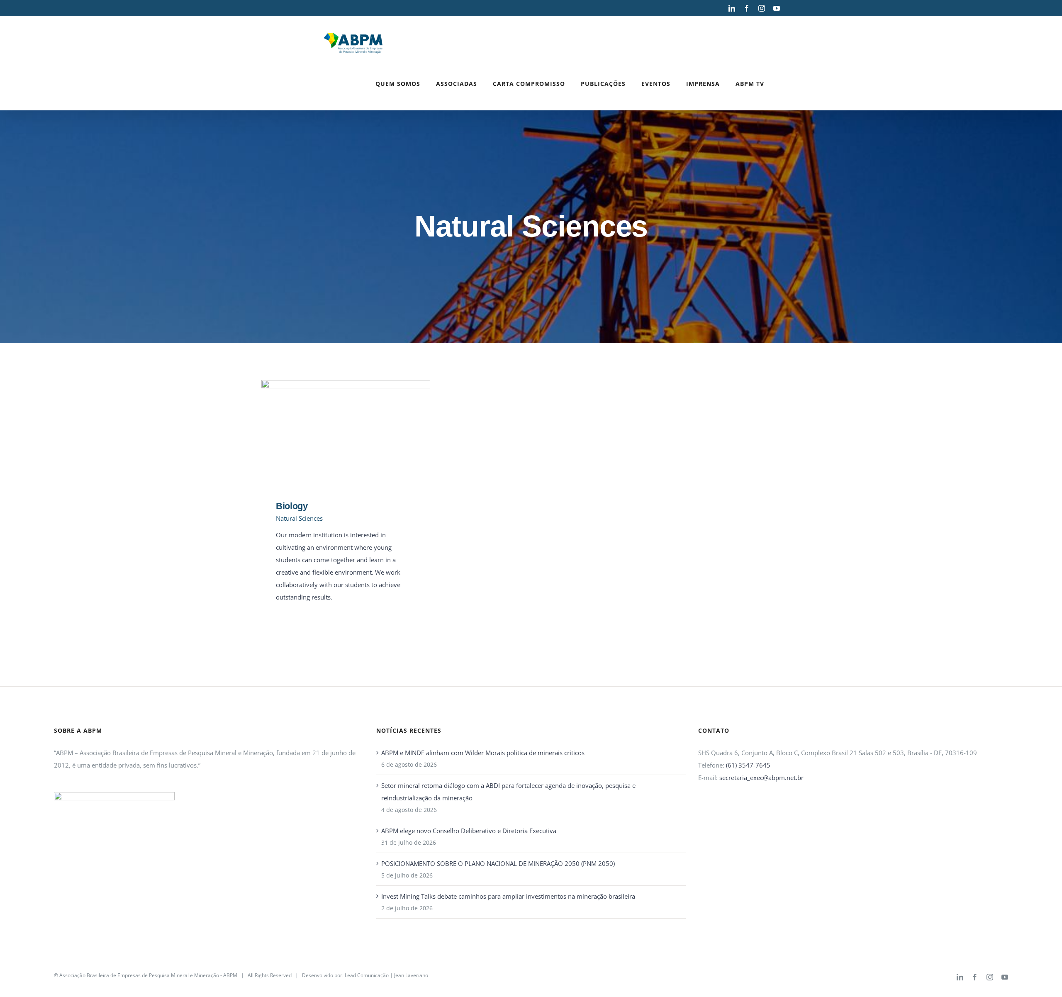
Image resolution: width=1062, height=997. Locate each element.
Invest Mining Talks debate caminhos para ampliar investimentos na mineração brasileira (508, 896)
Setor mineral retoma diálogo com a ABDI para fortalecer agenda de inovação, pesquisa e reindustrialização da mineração (508, 791)
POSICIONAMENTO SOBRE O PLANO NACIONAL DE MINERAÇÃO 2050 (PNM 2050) (498, 863)
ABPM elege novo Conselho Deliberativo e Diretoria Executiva (468, 830)
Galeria (357, 434)
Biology (333, 434)
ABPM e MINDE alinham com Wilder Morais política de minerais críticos (483, 752)
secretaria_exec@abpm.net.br (761, 777)
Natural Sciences (299, 518)
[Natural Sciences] (345, 434)
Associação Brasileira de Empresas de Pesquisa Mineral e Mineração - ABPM (148, 975)
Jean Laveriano (411, 975)
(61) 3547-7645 (748, 765)
